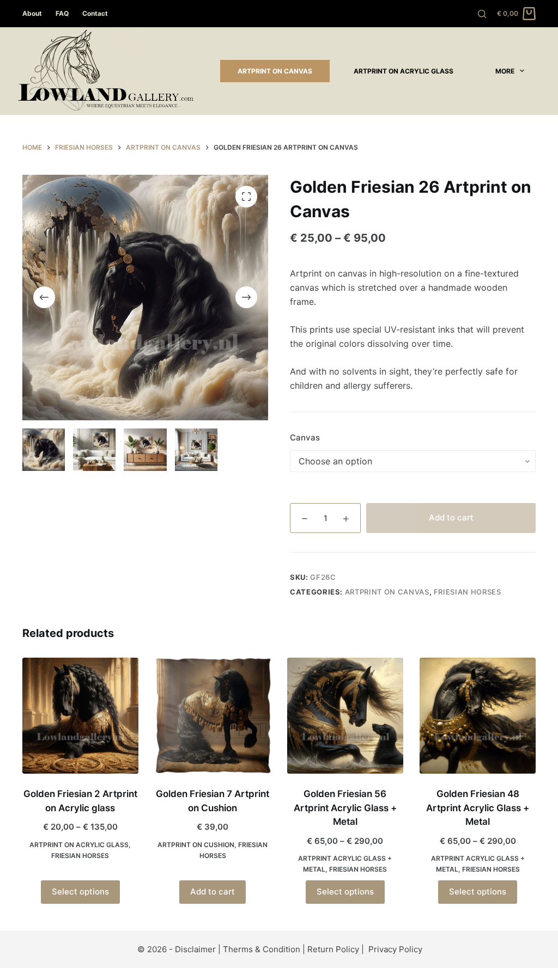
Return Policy (333, 949)
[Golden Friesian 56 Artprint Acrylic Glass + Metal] (345, 716)
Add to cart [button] (212, 891)
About (32, 13)
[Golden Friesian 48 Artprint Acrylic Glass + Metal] (478, 716)
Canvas (305, 437)
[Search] (482, 14)
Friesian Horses (467, 591)
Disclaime (194, 949)
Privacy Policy (395, 949)
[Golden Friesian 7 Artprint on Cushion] (213, 716)
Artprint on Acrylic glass (403, 71)
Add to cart (451, 517)
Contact (95, 13)
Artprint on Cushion (195, 845)
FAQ (62, 13)
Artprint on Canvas (275, 71)
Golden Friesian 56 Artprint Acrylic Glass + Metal (345, 807)
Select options (80, 891)
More (504, 71)
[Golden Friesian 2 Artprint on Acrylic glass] (80, 716)
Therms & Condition (261, 949)
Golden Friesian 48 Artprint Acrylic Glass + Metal (477, 807)
